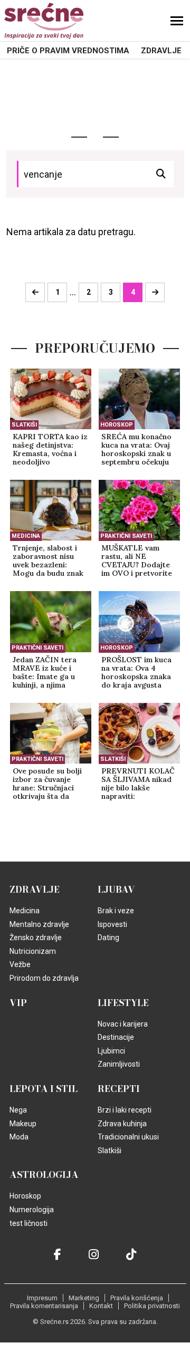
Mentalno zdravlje (39, 924)
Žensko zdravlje (36, 937)
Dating (108, 937)
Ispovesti (112, 924)
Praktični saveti (126, 535)
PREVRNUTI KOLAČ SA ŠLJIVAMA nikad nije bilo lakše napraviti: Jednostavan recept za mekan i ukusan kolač (138, 784)
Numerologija (32, 1209)
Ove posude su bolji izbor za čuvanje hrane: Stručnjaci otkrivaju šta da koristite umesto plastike (47, 784)
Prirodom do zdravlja (44, 978)
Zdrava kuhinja (122, 1123)
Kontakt (101, 1306)
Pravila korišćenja (136, 1298)
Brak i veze (116, 910)
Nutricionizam (33, 951)
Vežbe (20, 964)
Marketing (84, 1298)
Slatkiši (24, 424)
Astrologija (44, 1175)
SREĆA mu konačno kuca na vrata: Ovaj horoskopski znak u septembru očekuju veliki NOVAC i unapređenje (136, 449)
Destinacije (116, 1037)
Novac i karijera (123, 1024)
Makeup (23, 1123)
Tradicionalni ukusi (128, 1137)
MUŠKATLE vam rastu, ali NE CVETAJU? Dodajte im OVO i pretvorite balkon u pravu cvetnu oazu (136, 561)
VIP (18, 1003)
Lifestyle (123, 1003)
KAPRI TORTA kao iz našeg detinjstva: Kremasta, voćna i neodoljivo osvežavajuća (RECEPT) (50, 449)
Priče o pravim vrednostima (68, 50)
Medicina (26, 535)
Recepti (119, 1089)
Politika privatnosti (152, 1306)
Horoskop (116, 424)
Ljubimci (111, 1051)
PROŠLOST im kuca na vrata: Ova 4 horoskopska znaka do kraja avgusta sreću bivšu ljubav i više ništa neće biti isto (136, 672)
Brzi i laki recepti (124, 1110)
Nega (18, 1110)
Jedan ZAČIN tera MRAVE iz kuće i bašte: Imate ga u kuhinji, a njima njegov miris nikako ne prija (47, 672)
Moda (19, 1137)
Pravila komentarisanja (44, 1306)
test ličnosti (29, 1223)
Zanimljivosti (119, 1064)
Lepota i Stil (44, 1089)
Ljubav (116, 889)
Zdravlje (161, 50)
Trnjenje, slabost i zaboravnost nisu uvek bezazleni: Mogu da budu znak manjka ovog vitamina (48, 561)
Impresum (42, 1298)
